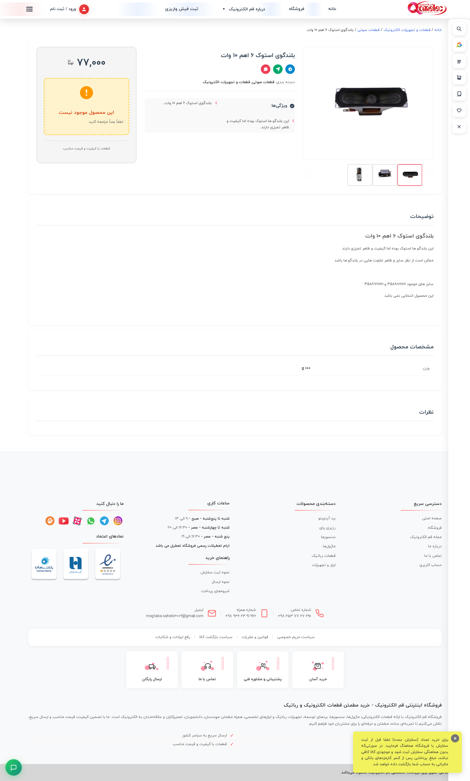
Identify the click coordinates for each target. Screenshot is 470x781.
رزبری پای (327, 527)
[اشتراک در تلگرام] (290, 69)
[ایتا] (50, 521)
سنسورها (328, 537)
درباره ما (435, 546)
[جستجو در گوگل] (459, 45)
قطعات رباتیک (324, 555)
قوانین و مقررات (255, 637)
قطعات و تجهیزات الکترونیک (407, 30)
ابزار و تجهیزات (324, 565)
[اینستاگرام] (118, 521)
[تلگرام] (104, 521)
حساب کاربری (430, 565)
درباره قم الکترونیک (243, 9)
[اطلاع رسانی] (459, 94)
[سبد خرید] (459, 77)
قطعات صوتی (368, 30)
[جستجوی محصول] (459, 28)
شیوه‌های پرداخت (215, 591)
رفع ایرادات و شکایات (172, 637)
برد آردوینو (327, 518)
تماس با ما (433, 555)
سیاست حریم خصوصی (296, 637)
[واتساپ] (90, 521)
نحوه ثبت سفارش (215, 572)
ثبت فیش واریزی (181, 9)
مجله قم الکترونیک (426, 537)
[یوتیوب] (63, 521)
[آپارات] (77, 521)
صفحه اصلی (432, 518)
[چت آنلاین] (265, 69)
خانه (332, 9)
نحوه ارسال (221, 582)
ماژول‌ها (329, 546)
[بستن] (459, 126)
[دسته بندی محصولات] (459, 61)
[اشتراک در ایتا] (278, 69)
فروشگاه (296, 9)
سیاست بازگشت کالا (216, 637)
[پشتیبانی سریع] (13, 767)
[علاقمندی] (459, 110)
